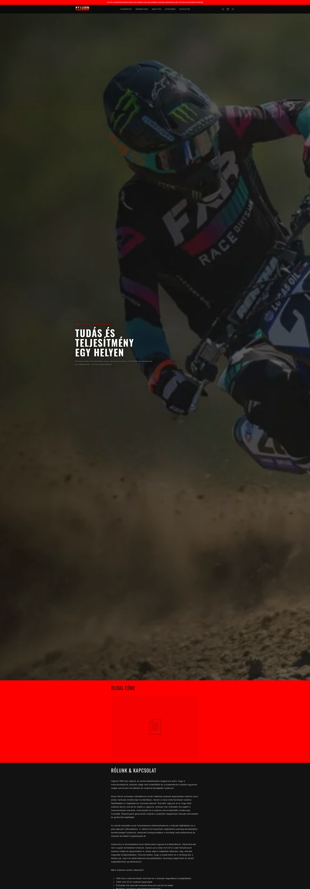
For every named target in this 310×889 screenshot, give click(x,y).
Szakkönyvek (126, 9)
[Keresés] (223, 9)
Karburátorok (142, 9)
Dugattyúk (156, 9)
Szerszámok (170, 9)
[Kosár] (228, 9)
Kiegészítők (184, 9)
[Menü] (233, 9)
